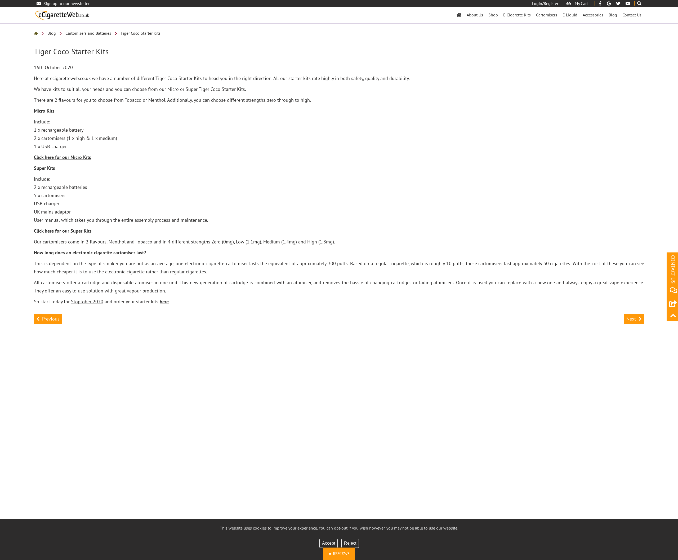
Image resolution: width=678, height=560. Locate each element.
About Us (475, 14)
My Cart (581, 3)
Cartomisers (546, 14)
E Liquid (570, 14)
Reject (350, 543)
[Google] (609, 3)
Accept (328, 543)
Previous (51, 319)
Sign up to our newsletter (66, 3)
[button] (339, 554)
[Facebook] (600, 3)
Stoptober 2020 (87, 302)
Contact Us (631, 14)
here (164, 302)
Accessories (593, 14)
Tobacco (144, 242)
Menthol (118, 242)
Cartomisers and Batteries (88, 33)
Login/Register (545, 3)
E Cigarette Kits (517, 14)
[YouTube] (628, 3)
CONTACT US (673, 269)
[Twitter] (618, 3)
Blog (613, 14)
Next (631, 319)
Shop (493, 14)
